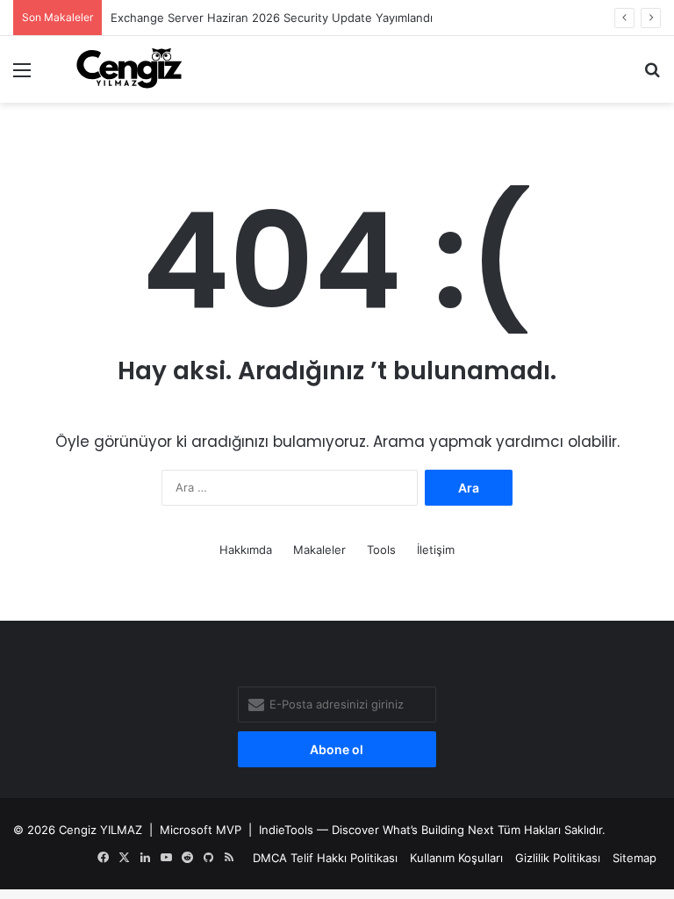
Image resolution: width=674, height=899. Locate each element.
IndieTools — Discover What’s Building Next (376, 830)
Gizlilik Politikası (557, 858)
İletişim (436, 550)
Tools (381, 550)
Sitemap (634, 858)
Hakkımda (245, 550)
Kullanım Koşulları (456, 858)
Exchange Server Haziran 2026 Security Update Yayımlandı (272, 18)
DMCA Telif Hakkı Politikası (325, 858)
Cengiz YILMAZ (100, 830)
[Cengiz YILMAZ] (129, 69)
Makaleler (319, 550)
